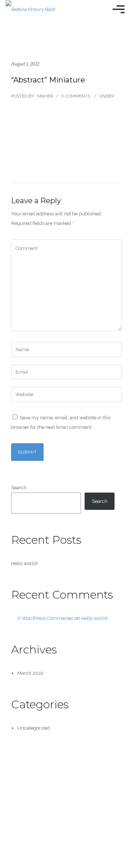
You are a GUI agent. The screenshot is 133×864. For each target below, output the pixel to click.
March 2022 (30, 673)
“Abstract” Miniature (48, 79)
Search (19, 487)
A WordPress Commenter (45, 618)
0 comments (75, 96)
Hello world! (24, 563)
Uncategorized (33, 728)
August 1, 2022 (25, 63)
